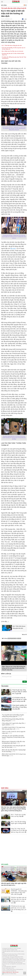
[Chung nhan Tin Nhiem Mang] (9, 973)
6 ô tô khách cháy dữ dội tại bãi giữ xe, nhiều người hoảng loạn (19, 699)
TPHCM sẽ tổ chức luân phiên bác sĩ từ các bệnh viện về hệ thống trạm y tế (18, 907)
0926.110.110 (9, 972)
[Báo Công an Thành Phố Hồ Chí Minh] (16, 1)
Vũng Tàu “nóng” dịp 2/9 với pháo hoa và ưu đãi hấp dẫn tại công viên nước (19, 830)
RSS (26, 5)
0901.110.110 (15, 972)
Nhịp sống (4, 788)
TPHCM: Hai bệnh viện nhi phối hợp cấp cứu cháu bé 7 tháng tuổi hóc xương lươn (18, 900)
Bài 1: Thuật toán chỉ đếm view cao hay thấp (18, 815)
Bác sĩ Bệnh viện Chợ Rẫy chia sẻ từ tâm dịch (12, 51)
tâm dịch (13, 248)
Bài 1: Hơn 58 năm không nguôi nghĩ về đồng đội (18, 822)
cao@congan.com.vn (9, 968)
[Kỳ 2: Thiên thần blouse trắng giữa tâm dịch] (7, 628)
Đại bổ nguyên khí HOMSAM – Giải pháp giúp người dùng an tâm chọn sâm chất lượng (19, 891)
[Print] (26, 19)
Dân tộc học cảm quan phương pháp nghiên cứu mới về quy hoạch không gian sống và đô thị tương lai (13, 809)
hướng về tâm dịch (12, 638)
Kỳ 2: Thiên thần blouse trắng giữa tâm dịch (12, 45)
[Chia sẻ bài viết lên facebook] (22, 19)
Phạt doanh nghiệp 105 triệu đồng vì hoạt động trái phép (19, 707)
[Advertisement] (14, 773)
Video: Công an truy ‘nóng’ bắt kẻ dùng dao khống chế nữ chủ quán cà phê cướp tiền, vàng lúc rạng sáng (13, 668)
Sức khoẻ (4, 864)
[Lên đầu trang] (24, 973)
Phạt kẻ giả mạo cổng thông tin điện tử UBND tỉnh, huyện (19, 691)
